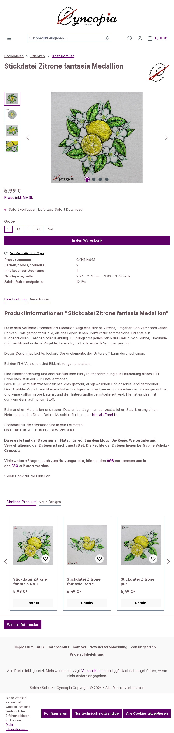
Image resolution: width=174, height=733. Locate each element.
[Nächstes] (166, 137)
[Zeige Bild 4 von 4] (107, 179)
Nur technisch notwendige (96, 713)
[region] (87, 137)
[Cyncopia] (159, 72)
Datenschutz (58, 647)
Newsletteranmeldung (108, 647)
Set (50, 229)
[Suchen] (107, 38)
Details (33, 603)
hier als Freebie (104, 415)
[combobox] (64, 38)
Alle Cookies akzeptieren (147, 713)
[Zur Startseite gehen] (87, 17)
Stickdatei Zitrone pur (137, 581)
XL (38, 229)
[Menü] (9, 38)
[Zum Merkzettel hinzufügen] (45, 558)
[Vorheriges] (27, 137)
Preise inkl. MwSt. (18, 197)
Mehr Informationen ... (17, 727)
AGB (40, 647)
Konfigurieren (55, 713)
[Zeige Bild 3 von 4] (100, 179)
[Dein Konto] (140, 38)
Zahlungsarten (143, 647)
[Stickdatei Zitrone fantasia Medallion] (97, 137)
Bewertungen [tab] (39, 299)
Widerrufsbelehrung (87, 654)
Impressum (24, 647)
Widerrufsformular (23, 625)
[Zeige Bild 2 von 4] (93, 179)
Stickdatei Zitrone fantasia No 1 (30, 581)
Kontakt (79, 647)
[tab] (15, 299)
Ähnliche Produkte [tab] (21, 502)
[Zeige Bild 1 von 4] (87, 179)
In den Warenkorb (87, 240)
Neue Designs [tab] (50, 502)
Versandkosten (93, 671)
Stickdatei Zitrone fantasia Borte (84, 581)
